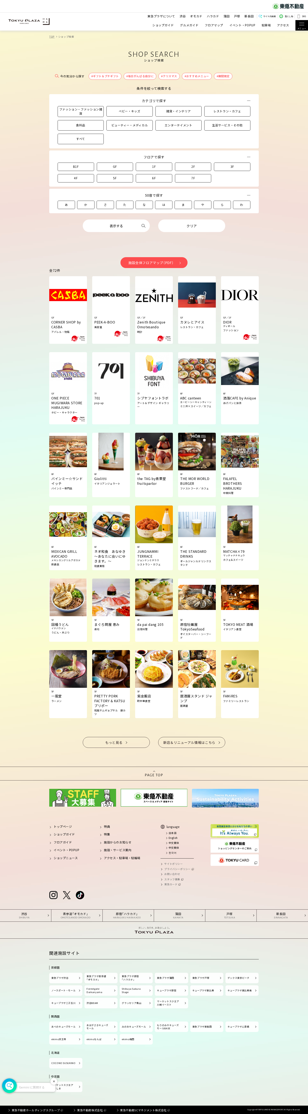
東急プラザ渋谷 (59, 977)
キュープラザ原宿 (166, 990)
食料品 (80, 125)
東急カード (170, 884)
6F (154, 178)
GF (115, 166)
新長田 (249, 16)
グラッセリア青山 (131, 1003)
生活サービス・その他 (227, 125)
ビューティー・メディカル (129, 125)
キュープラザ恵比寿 (203, 990)
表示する (116, 225)
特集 (107, 834)
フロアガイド (63, 842)
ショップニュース (66, 858)
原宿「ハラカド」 (127, 915)
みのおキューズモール (134, 1026)
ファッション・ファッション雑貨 (80, 111)
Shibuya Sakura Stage (131, 990)
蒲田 (227, 16)
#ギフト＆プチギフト (105, 76)
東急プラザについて (161, 16)
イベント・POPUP (242, 25)
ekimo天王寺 (58, 1039)
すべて (80, 139)
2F (193, 166)
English (173, 837)
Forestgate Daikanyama (94, 990)
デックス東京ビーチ (239, 977)
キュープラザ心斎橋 (238, 1026)
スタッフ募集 (172, 879)
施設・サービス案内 (117, 850)
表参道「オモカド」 (76, 915)
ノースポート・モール (63, 990)
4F (76, 178)
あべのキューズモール (63, 1026)
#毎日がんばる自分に (140, 76)
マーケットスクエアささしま (62, 1086)
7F (193, 178)
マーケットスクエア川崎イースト (168, 1003)
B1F (76, 166)
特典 (107, 826)
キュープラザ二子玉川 (63, 1003)
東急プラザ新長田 (202, 1026)
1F (154, 166)
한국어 (172, 852)
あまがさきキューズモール (97, 1026)
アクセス (283, 25)
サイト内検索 (269, 16)
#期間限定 (223, 76)
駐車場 (266, 25)
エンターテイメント (178, 125)
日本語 (172, 833)
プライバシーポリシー (177, 869)
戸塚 (237, 16)
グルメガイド (189, 25)
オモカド (196, 16)
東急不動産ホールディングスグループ (36, 1110)
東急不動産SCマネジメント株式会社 (143, 1110)
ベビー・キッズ (129, 111)
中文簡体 (174, 847)
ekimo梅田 (128, 1039)
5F (115, 178)
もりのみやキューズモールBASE (168, 1026)
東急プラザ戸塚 (200, 977)
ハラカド (213, 16)
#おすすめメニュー (197, 76)
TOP (52, 36)
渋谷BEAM (92, 1003)
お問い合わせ (172, 874)
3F (232, 166)
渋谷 (183, 16)
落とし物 (289, 16)
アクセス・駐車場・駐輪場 (122, 858)
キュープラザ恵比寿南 (240, 990)
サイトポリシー (173, 863)
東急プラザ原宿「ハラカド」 (130, 977)
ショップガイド (163, 25)
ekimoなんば (94, 1039)
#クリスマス (169, 76)
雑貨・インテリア (178, 111)
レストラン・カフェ (227, 111)
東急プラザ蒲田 (165, 977)
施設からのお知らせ (117, 842)
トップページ (63, 826)
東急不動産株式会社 (90, 1110)
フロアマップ (214, 25)
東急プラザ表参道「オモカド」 (96, 977)
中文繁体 (174, 842)
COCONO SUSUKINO (63, 1063)
